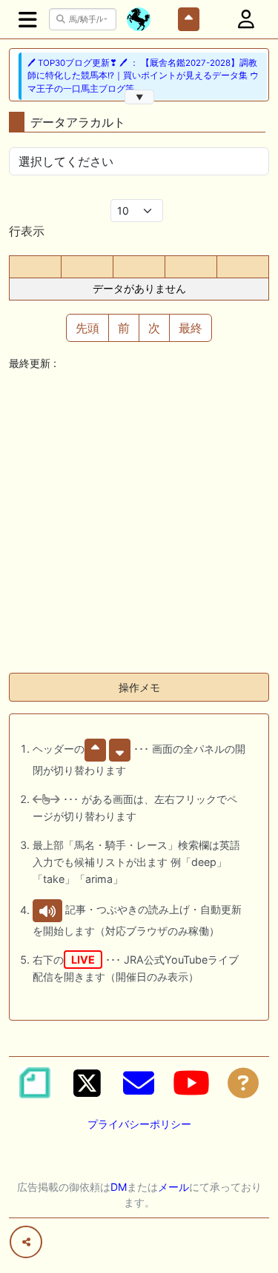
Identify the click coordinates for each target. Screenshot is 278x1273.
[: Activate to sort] (87, 267)
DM (118, 1186)
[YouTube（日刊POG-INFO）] (191, 1083)
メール (173, 1186)
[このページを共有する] (26, 1242)
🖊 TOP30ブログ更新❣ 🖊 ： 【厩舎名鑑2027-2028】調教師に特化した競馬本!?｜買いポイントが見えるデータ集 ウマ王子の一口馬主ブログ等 (143, 76)
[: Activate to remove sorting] (36, 267)
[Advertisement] (139, 522)
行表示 (26, 231)
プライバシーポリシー (139, 1124)
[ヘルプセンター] (243, 1082)
